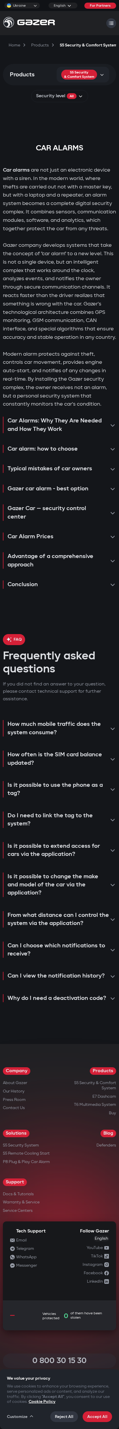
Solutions (16, 1133)
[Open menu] (111, 23)
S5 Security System (21, 1145)
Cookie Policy (42, 1401)
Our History (14, 1091)
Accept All (97, 1416)
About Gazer (15, 1082)
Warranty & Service (21, 1202)
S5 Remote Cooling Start (26, 1153)
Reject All (64, 1416)
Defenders (106, 1145)
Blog (108, 1133)
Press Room (14, 1099)
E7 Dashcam (104, 1096)
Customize (17, 1416)
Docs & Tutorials (18, 1194)
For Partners (100, 5)
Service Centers (18, 1210)
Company (16, 1071)
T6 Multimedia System (95, 1104)
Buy (112, 1113)
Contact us (14, 1107)
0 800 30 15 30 (59, 1360)
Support (15, 1182)
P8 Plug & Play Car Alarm (26, 1161)
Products (103, 1071)
